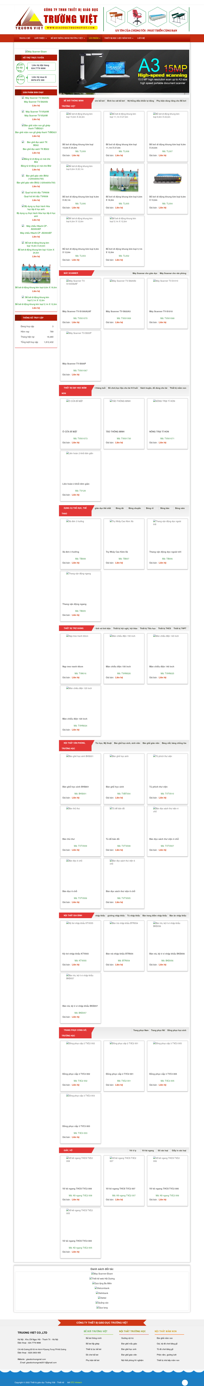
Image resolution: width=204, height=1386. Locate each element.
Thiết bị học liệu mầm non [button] (118, 38)
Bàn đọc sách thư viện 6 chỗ (120, 891)
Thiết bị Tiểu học (148, 628)
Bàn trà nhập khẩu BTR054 (119, 953)
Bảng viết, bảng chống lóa (174, 743)
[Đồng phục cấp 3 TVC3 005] (167, 1056)
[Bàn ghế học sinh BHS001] (80, 769)
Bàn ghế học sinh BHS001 (75, 786)
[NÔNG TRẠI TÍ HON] (167, 414)
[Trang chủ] (22, 2)
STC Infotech (76, 1382)
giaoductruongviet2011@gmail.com (41, 1362)
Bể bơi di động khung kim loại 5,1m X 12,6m (36, 304)
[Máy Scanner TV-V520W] (36, 111)
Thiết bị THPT (180, 628)
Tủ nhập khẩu (133, 915)
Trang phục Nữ (158, 1030)
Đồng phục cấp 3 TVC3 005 (163, 1073)
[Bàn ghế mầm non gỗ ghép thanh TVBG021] (36, 126)
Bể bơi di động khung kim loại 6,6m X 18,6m (36, 287)
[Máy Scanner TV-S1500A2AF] (80, 293)
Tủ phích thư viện (158, 786)
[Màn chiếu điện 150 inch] (124, 648)
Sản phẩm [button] (94, 38)
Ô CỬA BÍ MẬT (69, 431)
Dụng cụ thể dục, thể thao (74, 511)
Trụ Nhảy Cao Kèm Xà (117, 551)
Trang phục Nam (141, 1030)
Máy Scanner (70, 273)
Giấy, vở (67, 1150)
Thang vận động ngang (74, 603)
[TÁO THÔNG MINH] (124, 414)
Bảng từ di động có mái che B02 (36, 165)
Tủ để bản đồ (112, 838)
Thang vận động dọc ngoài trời (165, 551)
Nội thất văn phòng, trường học (73, 745)
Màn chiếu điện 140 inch (161, 666)
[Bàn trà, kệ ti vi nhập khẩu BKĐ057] (80, 988)
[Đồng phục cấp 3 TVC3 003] (80, 1108)
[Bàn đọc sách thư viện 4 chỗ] (167, 821)
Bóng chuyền (135, 508)
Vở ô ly (132, 1150)
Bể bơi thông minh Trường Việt (72, 103)
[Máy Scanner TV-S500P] (80, 346)
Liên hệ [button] (141, 38)
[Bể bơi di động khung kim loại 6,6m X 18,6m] (124, 179)
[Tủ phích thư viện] (167, 769)
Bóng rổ (150, 508)
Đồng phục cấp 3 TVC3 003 (76, 1126)
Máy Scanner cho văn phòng (173, 273)
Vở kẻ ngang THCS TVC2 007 (120, 1188)
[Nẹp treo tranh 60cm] (80, 648)
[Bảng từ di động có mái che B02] (36, 159)
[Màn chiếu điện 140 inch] (167, 648)
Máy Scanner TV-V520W (36, 115)
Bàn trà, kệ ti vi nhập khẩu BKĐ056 (167, 953)
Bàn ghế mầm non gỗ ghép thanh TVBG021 (36, 132)
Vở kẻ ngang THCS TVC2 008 (77, 1188)
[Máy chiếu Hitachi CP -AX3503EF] (36, 226)
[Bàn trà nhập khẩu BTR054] (124, 936)
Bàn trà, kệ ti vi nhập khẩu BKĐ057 (80, 1005)
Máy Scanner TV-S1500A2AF (76, 311)
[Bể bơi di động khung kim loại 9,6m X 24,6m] (167, 126)
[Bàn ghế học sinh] (124, 769)
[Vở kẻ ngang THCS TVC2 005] (80, 1223)
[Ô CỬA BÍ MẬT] (80, 414)
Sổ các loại (163, 1150)
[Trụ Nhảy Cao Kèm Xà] (124, 534)
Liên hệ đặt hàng (40, 65)
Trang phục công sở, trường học (74, 1033)
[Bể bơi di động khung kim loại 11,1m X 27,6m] (124, 126)
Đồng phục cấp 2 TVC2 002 (76, 1073)
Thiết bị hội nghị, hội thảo (125, 628)
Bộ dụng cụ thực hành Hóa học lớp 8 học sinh (36, 215)
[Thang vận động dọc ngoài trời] (167, 534)
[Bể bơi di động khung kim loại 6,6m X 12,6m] (80, 231)
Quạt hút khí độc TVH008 (36, 196)
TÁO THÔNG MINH (115, 431)
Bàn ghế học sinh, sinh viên (127, 743)
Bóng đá (120, 508)
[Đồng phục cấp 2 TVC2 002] (80, 1056)
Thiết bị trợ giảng (73, 628)
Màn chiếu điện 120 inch (74, 718)
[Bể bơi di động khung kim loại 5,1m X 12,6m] (124, 231)
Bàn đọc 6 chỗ (69, 891)
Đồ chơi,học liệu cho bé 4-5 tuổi (123, 387)
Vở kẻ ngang (148, 1150)
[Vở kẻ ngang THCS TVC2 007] (124, 1171)
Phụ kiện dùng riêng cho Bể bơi (171, 100)
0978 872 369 (37, 79)
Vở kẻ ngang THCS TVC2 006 (164, 1188)
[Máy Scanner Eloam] (36, 51)
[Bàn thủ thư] (80, 821)
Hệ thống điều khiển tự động (140, 100)
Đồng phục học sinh (176, 1030)
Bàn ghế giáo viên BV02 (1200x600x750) (36, 182)
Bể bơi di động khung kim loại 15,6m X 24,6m (36, 251)
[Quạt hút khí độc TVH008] (36, 191)
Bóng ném (180, 508)
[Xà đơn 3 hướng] (80, 534)
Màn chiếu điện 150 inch (118, 666)
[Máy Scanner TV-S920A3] (124, 293)
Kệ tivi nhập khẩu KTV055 (75, 953)
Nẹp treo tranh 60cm (72, 666)
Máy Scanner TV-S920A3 (118, 311)
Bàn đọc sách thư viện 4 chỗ (164, 838)
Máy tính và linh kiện (101, 628)
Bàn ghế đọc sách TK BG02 (36, 148)
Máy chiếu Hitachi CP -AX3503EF (36, 232)
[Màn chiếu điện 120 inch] (80, 701)
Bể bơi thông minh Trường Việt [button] (67, 38)
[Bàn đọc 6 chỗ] (80, 873)
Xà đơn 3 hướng (70, 551)
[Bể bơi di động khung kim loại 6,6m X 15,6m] (167, 179)
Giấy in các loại (179, 1150)
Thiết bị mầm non (178, 387)
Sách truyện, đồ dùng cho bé (153, 387)
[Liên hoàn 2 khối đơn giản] (80, 466)
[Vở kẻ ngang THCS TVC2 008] (80, 1171)
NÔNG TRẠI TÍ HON (159, 431)
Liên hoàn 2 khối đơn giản (75, 483)
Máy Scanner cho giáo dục (145, 273)
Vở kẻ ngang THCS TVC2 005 (77, 1240)
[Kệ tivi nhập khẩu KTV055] (80, 936)
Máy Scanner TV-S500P (74, 363)
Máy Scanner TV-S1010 (161, 311)
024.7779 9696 (38, 68)
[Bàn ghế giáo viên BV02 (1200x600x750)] (36, 176)
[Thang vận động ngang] (80, 586)
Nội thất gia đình (72, 915)
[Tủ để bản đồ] (124, 821)
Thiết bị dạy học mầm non (74, 390)
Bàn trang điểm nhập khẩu (154, 915)
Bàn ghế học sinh (115, 786)
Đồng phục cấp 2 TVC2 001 (120, 1073)
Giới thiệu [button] (39, 38)
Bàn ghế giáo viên (151, 743)
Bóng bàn (164, 508)
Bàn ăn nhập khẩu (178, 915)
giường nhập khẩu (116, 915)
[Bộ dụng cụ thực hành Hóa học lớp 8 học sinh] (36, 207)
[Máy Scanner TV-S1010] (167, 293)
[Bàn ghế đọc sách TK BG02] (36, 143)
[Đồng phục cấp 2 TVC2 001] (124, 1056)
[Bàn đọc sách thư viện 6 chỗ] (124, 873)
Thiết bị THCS (164, 628)
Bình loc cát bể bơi (116, 100)
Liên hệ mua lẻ (39, 76)
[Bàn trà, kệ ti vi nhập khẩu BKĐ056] (167, 936)
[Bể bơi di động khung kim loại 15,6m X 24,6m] (80, 126)
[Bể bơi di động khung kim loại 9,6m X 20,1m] (80, 179)
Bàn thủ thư (68, 838)
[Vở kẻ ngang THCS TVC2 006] (167, 1171)
